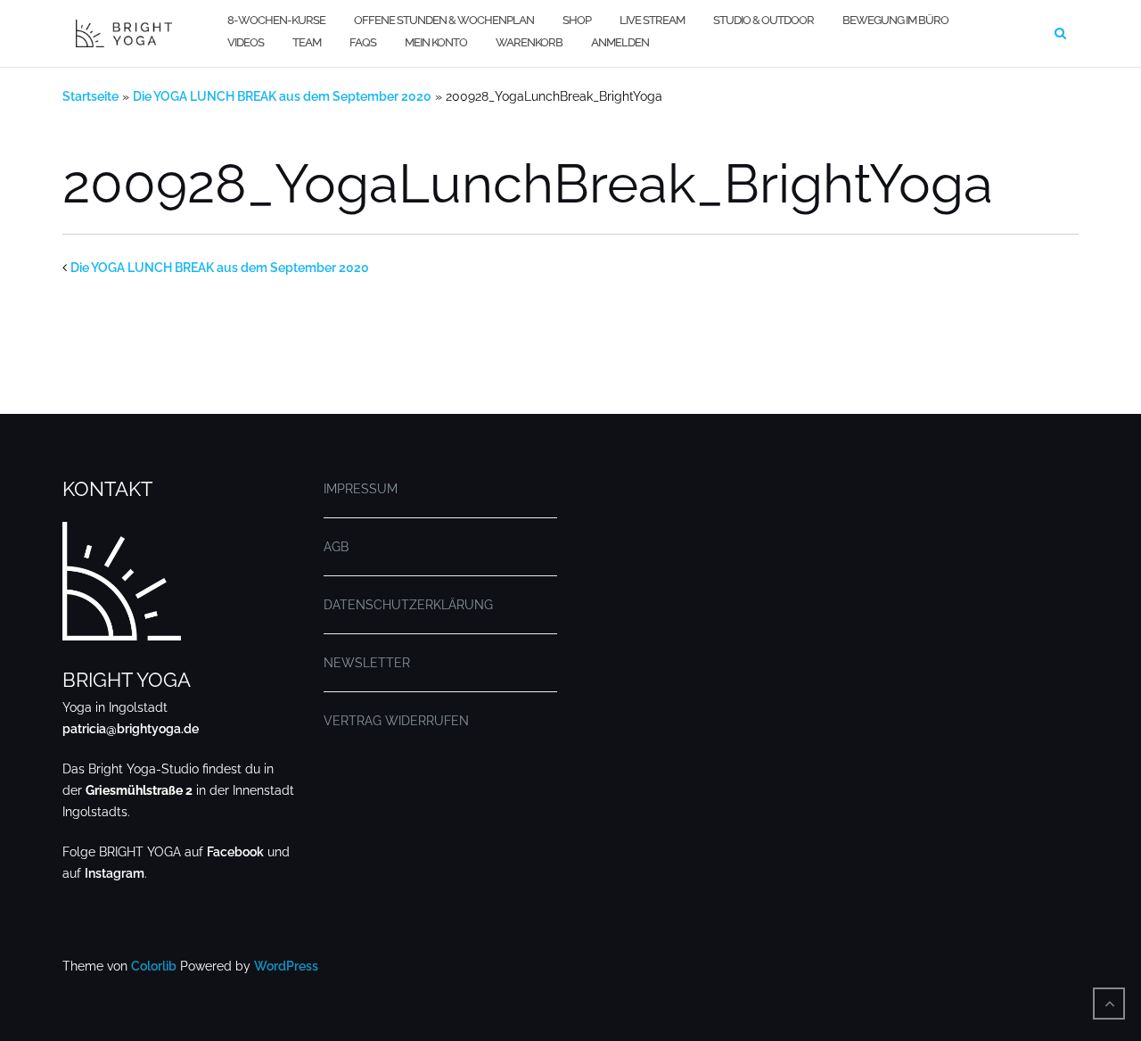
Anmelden (620, 42)
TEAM (306, 42)
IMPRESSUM (361, 489)
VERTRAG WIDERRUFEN (396, 721)
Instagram (114, 873)
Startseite (90, 96)
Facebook (235, 852)
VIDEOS (245, 42)
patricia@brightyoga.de (130, 729)
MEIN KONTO (436, 42)
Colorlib (153, 966)
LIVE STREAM (652, 20)
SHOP (576, 20)
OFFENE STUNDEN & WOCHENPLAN (444, 20)
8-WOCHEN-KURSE (276, 20)
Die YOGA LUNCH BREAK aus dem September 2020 (282, 96)
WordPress (286, 966)
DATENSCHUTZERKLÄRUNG (408, 605)
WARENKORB (529, 42)
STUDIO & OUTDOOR (763, 20)
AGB (336, 547)
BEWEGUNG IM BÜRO (895, 20)
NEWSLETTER (367, 663)
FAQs (362, 42)
